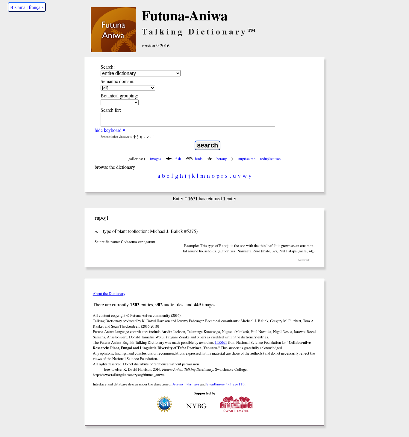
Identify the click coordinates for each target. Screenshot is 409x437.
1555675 (221, 342)
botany (222, 158)
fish (178, 158)
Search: (108, 67)
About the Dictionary (109, 293)
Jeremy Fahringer (185, 384)
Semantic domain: (117, 81)
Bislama (17, 7)
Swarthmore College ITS (225, 384)
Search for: (111, 110)
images (155, 158)
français (36, 7)
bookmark (304, 260)
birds (198, 158)
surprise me (246, 158)
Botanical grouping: (119, 95)
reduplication (270, 158)
